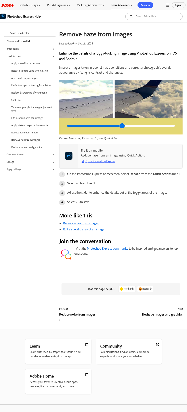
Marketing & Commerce (89, 5)
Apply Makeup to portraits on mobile (29, 125)
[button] (167, 5)
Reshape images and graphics (26, 147)
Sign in (178, 5)
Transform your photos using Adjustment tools (31, 109)
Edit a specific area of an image (27, 118)
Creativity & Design (28, 5)
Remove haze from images (25, 139)
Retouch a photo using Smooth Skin (29, 70)
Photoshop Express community (107, 249)
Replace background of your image (29, 92)
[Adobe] (7, 5)
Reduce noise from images (24, 132)
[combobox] (154, 16)
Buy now (145, 5)
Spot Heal (16, 100)
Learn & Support (120, 5)
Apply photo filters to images (25, 63)
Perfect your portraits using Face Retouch (32, 85)
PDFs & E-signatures (57, 5)
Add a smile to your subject (24, 78)
